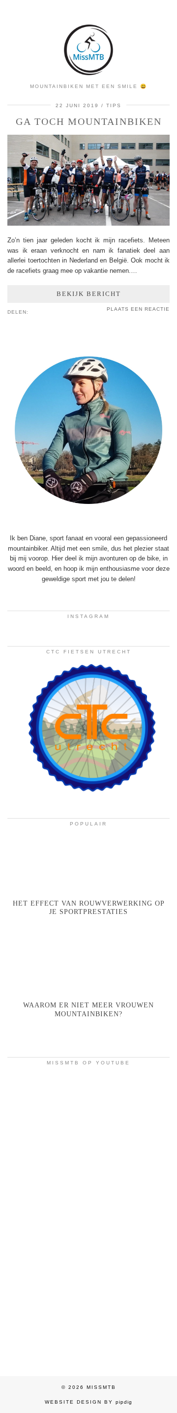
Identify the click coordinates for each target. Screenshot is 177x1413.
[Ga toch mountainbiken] (88, 223)
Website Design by (88, 1402)
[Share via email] (32, 311)
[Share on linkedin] (52, 311)
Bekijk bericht (89, 293)
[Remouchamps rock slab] (88, 1217)
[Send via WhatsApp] (47, 311)
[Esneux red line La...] (88, 1118)
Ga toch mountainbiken (89, 121)
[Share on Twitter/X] (42, 311)
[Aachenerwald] (88, 1316)
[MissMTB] (88, 39)
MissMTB (101, 1387)
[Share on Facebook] (37, 311)
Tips (113, 105)
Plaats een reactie (138, 309)
